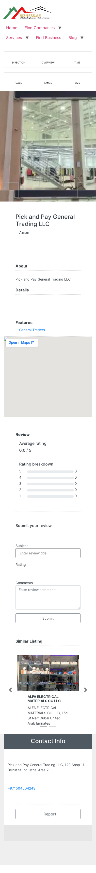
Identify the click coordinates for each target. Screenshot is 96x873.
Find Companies (40, 27)
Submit (48, 618)
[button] (10, 690)
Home (11, 27)
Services (14, 37)
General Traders (32, 330)
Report (49, 814)
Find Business (48, 37)
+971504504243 (21, 788)
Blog (72, 37)
